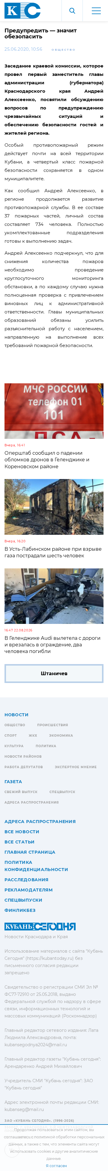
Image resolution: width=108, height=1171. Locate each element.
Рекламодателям (28, 890)
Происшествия (52, 725)
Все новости (22, 831)
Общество (64, 49)
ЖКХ (33, 736)
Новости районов (23, 757)
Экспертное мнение (76, 767)
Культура (14, 746)
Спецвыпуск (62, 792)
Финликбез (19, 910)
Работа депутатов (23, 767)
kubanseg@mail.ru (24, 1109)
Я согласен (56, 1166)
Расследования (26, 879)
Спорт (10, 736)
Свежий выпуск (21, 792)
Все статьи (19, 842)
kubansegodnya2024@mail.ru (35, 1044)
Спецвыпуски (23, 900)
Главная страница (30, 852)
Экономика (61, 736)
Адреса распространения (31, 802)
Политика (46, 746)
